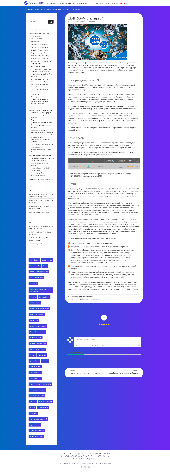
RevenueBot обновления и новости (40, 110)
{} (100, 345)
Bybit (50, 260)
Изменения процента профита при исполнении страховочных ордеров (41, 115)
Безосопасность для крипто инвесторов (39, 290)
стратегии (33, 413)
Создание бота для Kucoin (40, 50)
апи (43, 349)
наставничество (35, 367)
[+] (103, 345)
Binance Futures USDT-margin (40, 56)
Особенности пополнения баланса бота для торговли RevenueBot (40, 92)
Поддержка (114, 3)
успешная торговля (36, 436)
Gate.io (45, 266)
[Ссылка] (98, 346)
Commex (33, 266)
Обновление (34, 320)
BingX (44, 260)
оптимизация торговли (37, 390)
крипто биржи (34, 361)
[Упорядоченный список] (87, 346)
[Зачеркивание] (84, 346)
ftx (39, 266)
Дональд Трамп (44, 297)
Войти (107, 3)
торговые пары (35, 425)
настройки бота (35, 378)
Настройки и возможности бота (39, 33)
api (31, 260)
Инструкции (51, 3)
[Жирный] (76, 346)
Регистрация (99, 3)
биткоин (32, 355)
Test (30, 191)
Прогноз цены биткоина (38, 343)
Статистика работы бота (39, 79)
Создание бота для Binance (40, 44)
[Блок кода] (95, 346)
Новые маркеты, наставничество (42, 144)
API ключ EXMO (36, 42)
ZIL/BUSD (84, 299)
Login (139, 333)
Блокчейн (33, 297)
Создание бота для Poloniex (40, 53)
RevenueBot (90, 22)
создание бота (43, 407)
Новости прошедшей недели (39, 309)
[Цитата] (92, 346)
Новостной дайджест (37, 314)
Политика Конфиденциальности (90, 463)
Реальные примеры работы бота (40, 155)
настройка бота (35, 372)
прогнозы (33, 401)
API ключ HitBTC (36, 39)
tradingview (33, 283)
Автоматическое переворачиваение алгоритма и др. (41, 149)
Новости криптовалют (80, 3)
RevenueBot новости (64, 3)
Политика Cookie (106, 463)
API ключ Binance (36, 36)
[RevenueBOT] (125, 454)
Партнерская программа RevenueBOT (41, 179)
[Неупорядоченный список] (90, 346)
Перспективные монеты (38, 326)
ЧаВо (91, 3)
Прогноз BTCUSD (35, 338)
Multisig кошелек (42, 272)
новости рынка (35, 384)
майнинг (44, 361)
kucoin (32, 272)
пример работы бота (37, 396)
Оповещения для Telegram (40, 82)
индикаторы (42, 355)
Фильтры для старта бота (39, 66)
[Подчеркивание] (81, 346)
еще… (33, 106)
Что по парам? (95, 299)
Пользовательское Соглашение (69, 463)
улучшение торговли (37, 431)
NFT (31, 277)
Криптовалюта (35, 303)
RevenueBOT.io (31, 9)
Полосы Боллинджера (37, 332)
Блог (38, 9)
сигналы (32, 407)
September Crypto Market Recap (39, 212)
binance (36, 260)
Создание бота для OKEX (39, 47)
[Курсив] (79, 346)
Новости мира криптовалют (51, 9)
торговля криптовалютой (38, 419)
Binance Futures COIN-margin (40, 58)
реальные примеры (45, 401)
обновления (46, 384)
